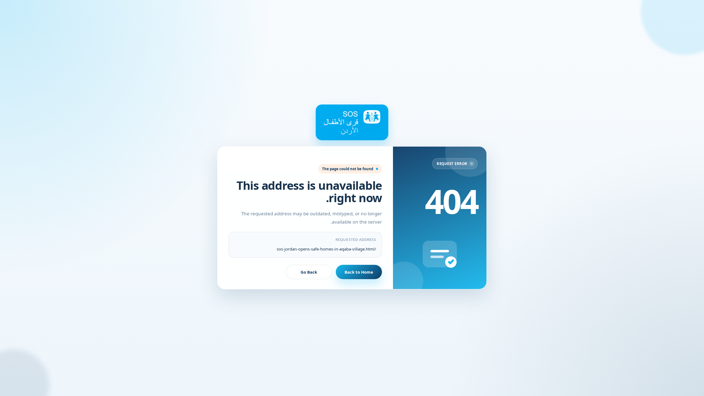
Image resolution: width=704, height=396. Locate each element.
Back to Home (359, 272)
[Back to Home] (352, 122)
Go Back (309, 272)
